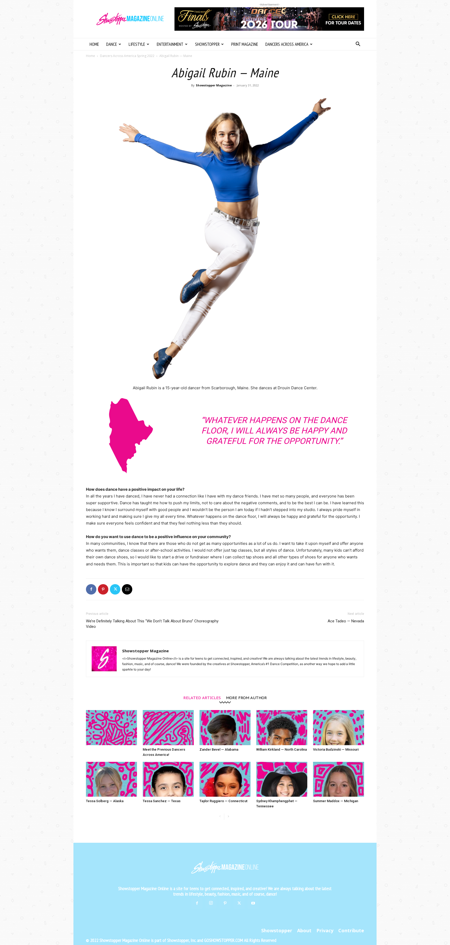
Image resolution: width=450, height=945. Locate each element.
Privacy (324, 930)
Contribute (351, 930)
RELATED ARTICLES (202, 697)
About (304, 930)
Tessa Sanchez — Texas (161, 801)
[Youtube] (253, 903)
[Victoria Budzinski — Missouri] (338, 727)
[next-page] (228, 816)
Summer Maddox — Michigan (335, 801)
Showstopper (207, 44)
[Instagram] (211, 903)
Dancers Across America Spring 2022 (127, 56)
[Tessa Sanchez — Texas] (168, 779)
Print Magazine (244, 44)
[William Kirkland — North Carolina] (281, 727)
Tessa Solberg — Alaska (104, 801)
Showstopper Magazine (214, 85)
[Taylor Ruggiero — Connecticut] (225, 779)
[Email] (127, 589)
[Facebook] (91, 589)
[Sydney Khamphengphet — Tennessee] (281, 779)
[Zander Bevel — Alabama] (225, 727)
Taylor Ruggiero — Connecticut (223, 801)
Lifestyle (137, 44)
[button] (358, 44)
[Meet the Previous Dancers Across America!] (168, 727)
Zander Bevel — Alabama (218, 749)
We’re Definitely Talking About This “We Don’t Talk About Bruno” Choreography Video (152, 624)
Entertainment (170, 44)
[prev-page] (220, 816)
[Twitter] (115, 589)
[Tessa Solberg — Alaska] (111, 779)
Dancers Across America (286, 44)
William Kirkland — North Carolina (281, 749)
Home (94, 44)
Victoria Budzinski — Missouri (336, 749)
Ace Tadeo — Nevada (346, 621)
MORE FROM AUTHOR (246, 697)
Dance (111, 44)
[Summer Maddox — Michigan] (338, 779)
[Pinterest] (103, 589)
